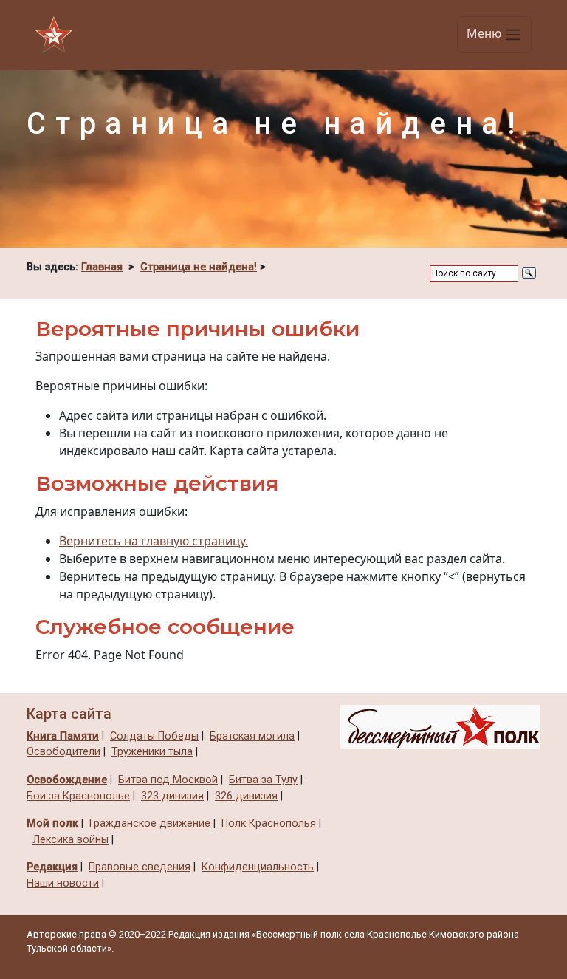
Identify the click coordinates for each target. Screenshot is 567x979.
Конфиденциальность (258, 867)
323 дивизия (172, 796)
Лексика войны (70, 839)
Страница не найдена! (198, 267)
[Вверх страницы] (440, 726)
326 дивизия (246, 796)
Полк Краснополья (268, 823)
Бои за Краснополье (78, 796)
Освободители (63, 752)
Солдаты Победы (154, 736)
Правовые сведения (139, 867)
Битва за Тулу (263, 780)
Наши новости (63, 883)
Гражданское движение (149, 823)
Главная (102, 267)
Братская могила (252, 736)
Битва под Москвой (168, 780)
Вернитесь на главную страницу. (153, 541)
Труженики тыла (152, 752)
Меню (485, 34)
